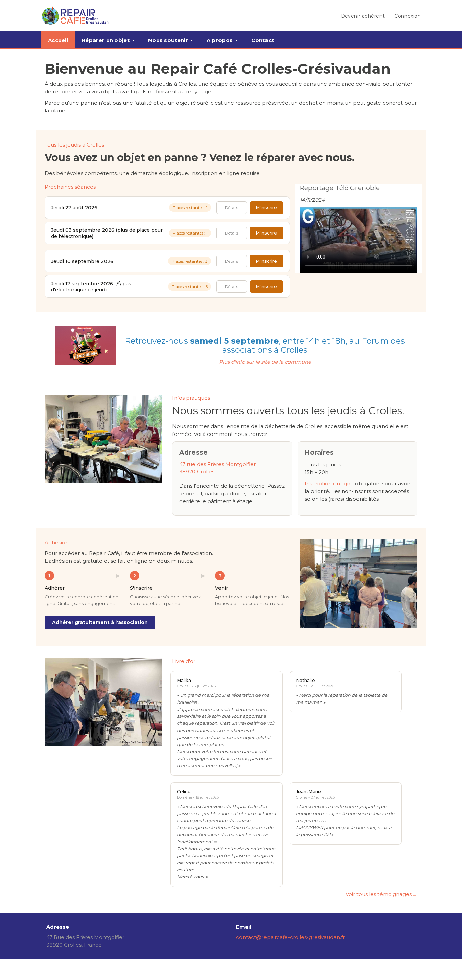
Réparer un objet (106, 40)
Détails (231, 207)
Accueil (58, 40)
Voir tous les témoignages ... (381, 894)
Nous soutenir (168, 40)
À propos (220, 40)
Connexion (407, 16)
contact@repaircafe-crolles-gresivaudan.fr (290, 937)
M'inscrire (266, 207)
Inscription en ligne (329, 483)
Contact (262, 40)
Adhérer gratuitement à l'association (100, 622)
